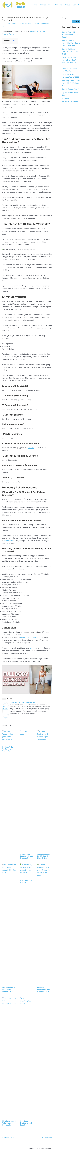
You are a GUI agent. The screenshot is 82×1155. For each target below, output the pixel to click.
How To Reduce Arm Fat (71, 89)
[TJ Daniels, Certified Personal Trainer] (6, 710)
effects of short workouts (29, 637)
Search (64, 18)
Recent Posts (10, 698)
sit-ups (31, 448)
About (67, 5)
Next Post (47, 1137)
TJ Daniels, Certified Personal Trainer (23, 702)
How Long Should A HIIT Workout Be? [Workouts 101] (71, 83)
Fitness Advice (45, 5)
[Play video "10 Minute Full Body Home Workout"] (27, 679)
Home (35, 5)
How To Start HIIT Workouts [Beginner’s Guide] (70, 34)
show (13, 40)
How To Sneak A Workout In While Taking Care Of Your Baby (71, 43)
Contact (76, 5)
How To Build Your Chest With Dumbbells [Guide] (70, 51)
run (31, 648)
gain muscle (8, 541)
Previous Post (8, 1137)
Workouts (58, 5)
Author (3, 698)
